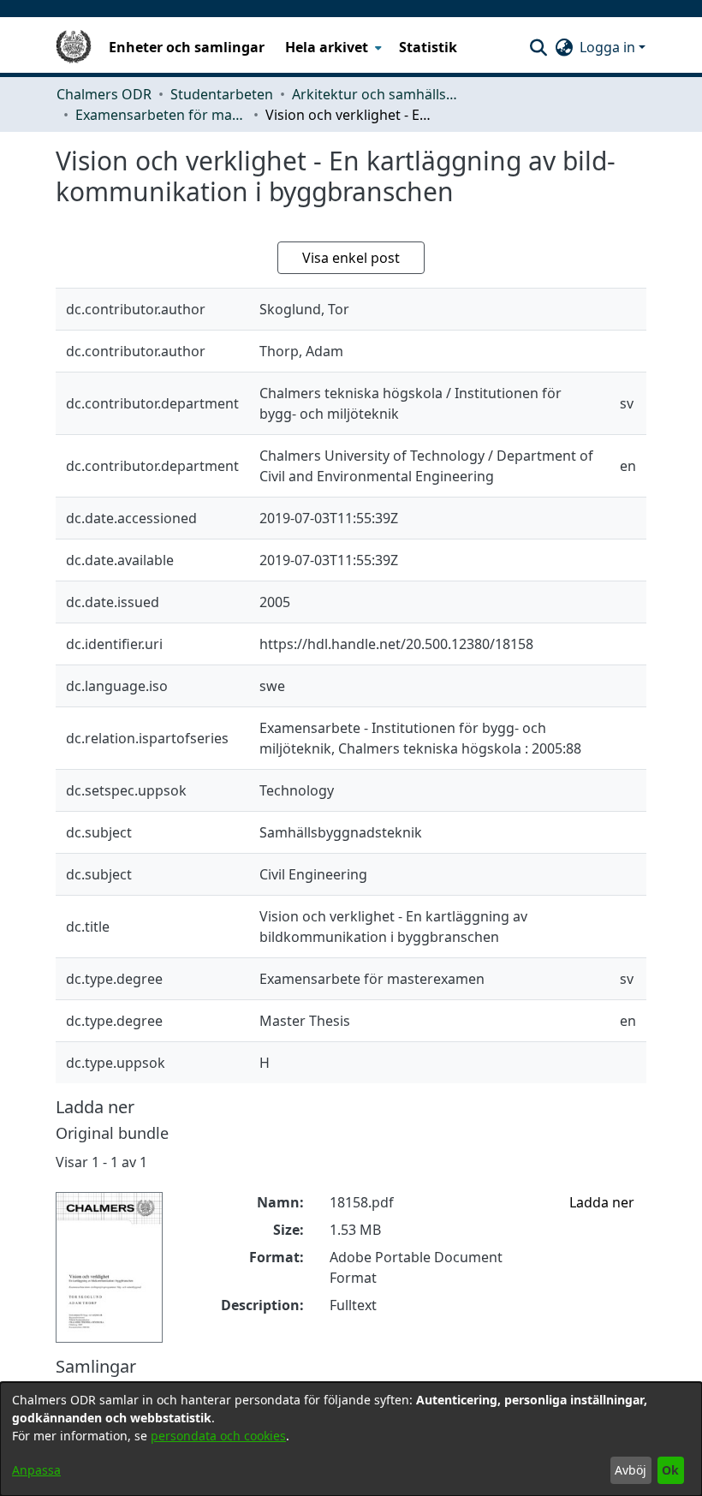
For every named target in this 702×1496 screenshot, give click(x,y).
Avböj (630, 1470)
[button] (538, 47)
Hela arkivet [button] (326, 47)
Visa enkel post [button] (351, 257)
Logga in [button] (609, 47)
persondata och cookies (218, 1435)
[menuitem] (332, 47)
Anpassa (36, 1470)
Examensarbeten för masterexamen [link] (161, 114)
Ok (670, 1470)
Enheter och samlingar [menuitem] (187, 47)
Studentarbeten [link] (221, 94)
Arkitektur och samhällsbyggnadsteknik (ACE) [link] (377, 94)
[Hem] (74, 47)
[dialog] (351, 1439)
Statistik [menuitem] (428, 47)
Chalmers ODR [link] (104, 94)
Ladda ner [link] (601, 1202)
